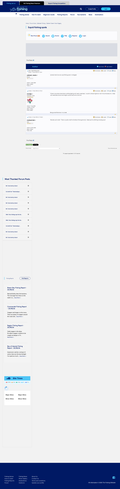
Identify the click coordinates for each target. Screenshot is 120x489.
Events (57, 35)
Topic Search (101, 66)
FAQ (65, 35)
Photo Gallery (23, 478)
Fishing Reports (62, 15)
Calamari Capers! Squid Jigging (53, 23)
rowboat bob (31, 120)
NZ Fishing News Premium (32, 3)
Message (55, 67)
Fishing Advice (24, 15)
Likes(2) (104, 117)
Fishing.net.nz (11, 3)
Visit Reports (25, 278)
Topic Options (109, 66)
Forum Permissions (112, 148)
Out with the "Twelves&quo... (13, 191)
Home (27, 23)
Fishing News (23, 476)
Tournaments (81, 15)
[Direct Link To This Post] (27, 70)
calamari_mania (32, 75)
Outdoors (22, 483)
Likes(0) (104, 70)
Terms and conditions (38, 481)
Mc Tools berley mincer (12, 185)
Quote (110, 70)
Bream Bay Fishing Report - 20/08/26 (16, 288)
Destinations (99, 15)
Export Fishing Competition (56, 3)
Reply (114, 70)
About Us (34, 476)
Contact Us (35, 478)
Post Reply (29, 60)
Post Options (97, 70)
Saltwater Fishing (41, 23)
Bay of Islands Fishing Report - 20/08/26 (15, 347)
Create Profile (92, 9)
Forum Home (33, 23)
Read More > (17, 297)
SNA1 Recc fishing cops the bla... (14, 214)
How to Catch (8, 478)
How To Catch (36, 15)
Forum (72, 15)
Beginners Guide (49, 15)
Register (74, 35)
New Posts (34, 35)
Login (105, 9)
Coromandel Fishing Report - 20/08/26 (17, 307)
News (90, 15)
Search (48, 35)
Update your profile (38, 483)
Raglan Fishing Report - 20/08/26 (15, 326)
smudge (29, 94)
